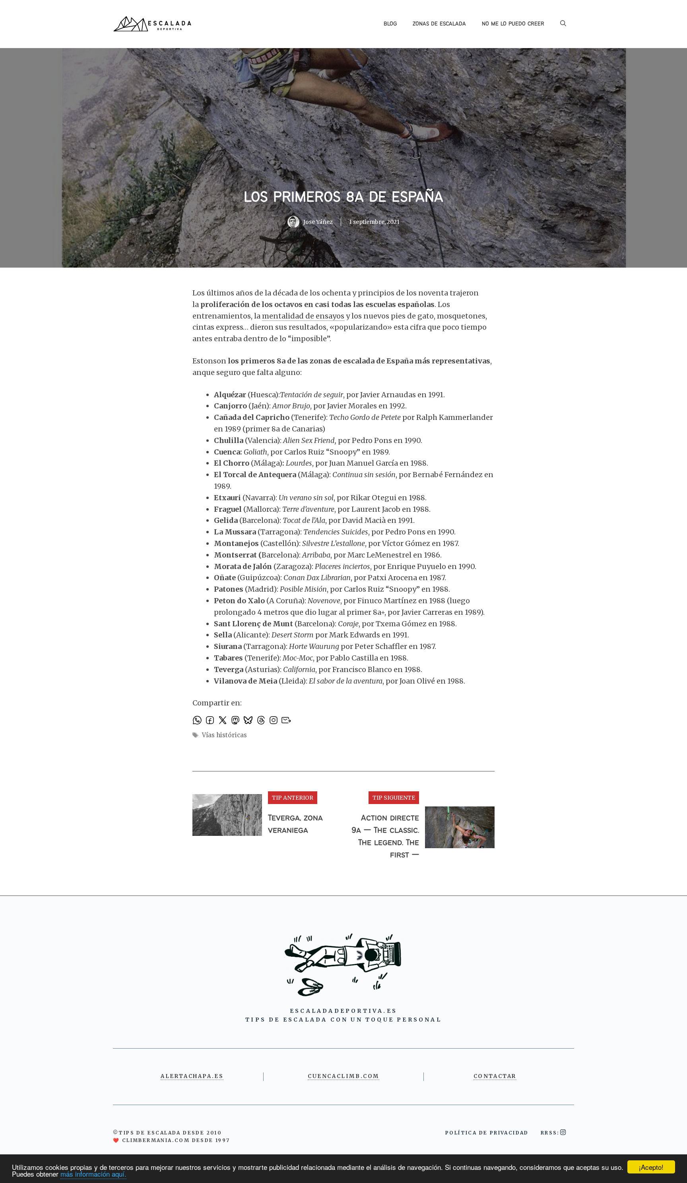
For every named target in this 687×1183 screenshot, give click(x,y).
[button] (563, 24)
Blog (390, 24)
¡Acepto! (651, 1167)
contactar (495, 1076)
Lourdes (299, 463)
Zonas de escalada (439, 24)
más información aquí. (93, 1174)
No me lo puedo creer (513, 24)
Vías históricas (224, 735)
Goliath (255, 451)
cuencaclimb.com (343, 1076)
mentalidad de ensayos (303, 316)
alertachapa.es (192, 1076)
